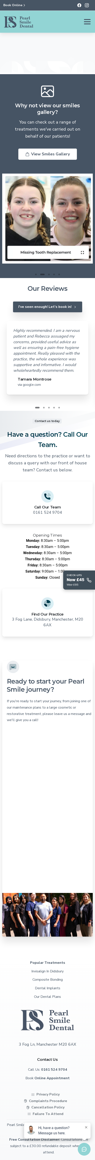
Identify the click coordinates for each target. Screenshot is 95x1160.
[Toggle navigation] (87, 21)
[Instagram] (87, 5)
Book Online (12, 5)
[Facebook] (79, 5)
